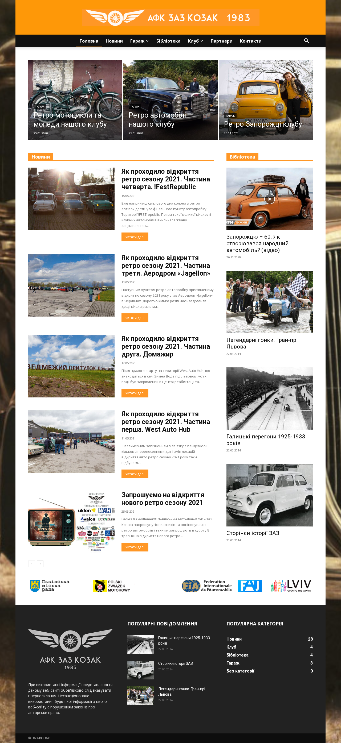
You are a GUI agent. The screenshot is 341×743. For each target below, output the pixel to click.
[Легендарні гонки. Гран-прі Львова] (269, 302)
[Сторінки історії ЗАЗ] (269, 495)
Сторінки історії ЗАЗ (252, 533)
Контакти (251, 41)
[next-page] (40, 564)
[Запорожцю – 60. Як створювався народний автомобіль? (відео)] (269, 199)
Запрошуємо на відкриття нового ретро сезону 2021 (162, 499)
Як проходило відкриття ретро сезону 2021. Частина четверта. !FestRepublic (165, 179)
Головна (89, 41)
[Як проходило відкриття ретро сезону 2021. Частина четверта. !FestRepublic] (71, 199)
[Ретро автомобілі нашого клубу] (170, 100)
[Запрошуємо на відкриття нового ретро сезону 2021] (71, 522)
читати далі (134, 237)
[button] (306, 41)
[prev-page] (31, 564)
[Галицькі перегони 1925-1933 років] (269, 398)
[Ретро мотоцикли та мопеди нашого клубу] (75, 100)
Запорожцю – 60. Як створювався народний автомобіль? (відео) (257, 243)
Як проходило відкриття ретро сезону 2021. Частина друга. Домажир (165, 346)
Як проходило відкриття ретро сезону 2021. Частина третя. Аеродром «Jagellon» (165, 265)
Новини (114, 41)
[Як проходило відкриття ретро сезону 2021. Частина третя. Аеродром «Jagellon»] (71, 285)
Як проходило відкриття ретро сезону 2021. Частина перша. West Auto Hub (165, 421)
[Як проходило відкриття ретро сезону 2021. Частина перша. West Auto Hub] (71, 441)
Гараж (137, 41)
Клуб (193, 41)
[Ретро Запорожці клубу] (266, 100)
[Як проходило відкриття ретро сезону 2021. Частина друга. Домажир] (71, 366)
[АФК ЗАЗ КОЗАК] (170, 17)
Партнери (222, 41)
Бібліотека (168, 41)
